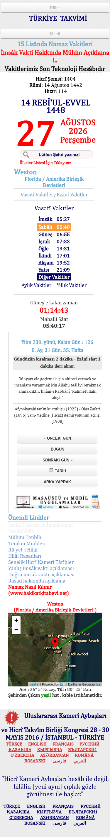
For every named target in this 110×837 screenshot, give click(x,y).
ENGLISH (37, 744)
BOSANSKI (34, 760)
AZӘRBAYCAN (54, 755)
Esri (62, 684)
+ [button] (16, 620)
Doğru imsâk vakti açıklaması (41, 574)
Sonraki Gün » (57, 460)
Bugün (57, 449)
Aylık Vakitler (36, 285)
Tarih (60, 471)
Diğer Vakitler (54, 277)
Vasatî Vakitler (37, 194)
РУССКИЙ (89, 744)
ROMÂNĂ (84, 755)
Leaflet (34, 684)
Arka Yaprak (57, 482)
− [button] (16, 629)
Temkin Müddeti (26, 543)
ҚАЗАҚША (20, 749)
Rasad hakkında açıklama (36, 580)
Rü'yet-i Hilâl (23, 549)
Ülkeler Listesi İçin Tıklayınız (45, 162)
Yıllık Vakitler (72, 285)
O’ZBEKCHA (22, 755)
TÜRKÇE (14, 744)
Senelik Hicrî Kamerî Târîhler (41, 562)
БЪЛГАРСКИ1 (82, 749)
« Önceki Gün (57, 438)
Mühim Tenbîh (24, 537)
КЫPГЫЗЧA (49, 749)
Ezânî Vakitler (72, 194)
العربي (79, 760)
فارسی (59, 760)
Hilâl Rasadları (24, 556)
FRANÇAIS (63, 744)
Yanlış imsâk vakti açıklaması (41, 568)
